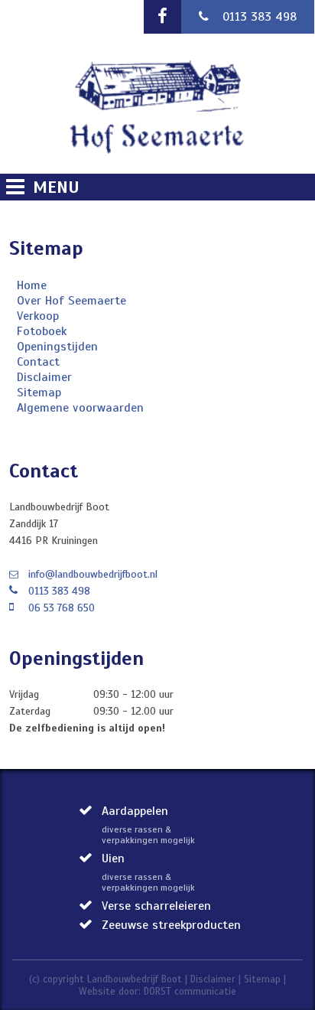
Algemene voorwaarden (80, 407)
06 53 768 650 (61, 607)
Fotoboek (42, 331)
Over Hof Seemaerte (71, 300)
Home (32, 285)
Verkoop (38, 316)
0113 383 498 (259, 16)
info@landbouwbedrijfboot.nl (93, 574)
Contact (38, 362)
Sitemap (39, 392)
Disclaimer (44, 377)
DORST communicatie (190, 992)
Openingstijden (57, 346)
